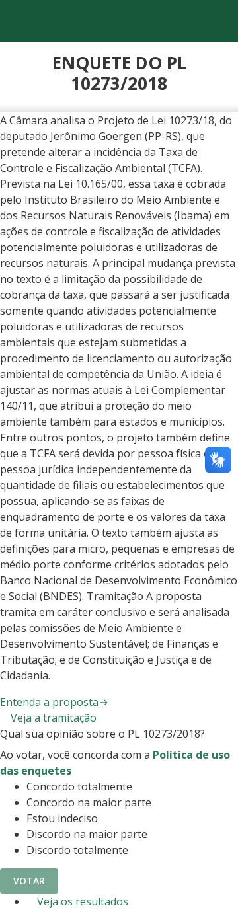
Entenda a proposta (54, 702)
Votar (29, 880)
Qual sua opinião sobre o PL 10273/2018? (102, 733)
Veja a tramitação (52, 717)
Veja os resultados (81, 901)
